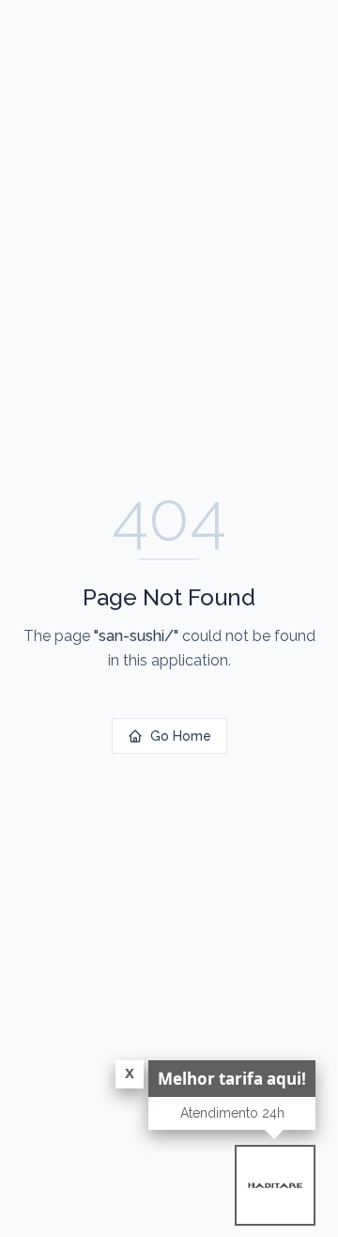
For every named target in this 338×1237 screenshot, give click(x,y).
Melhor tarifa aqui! (232, 1078)
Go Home (180, 736)
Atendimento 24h (232, 1112)
